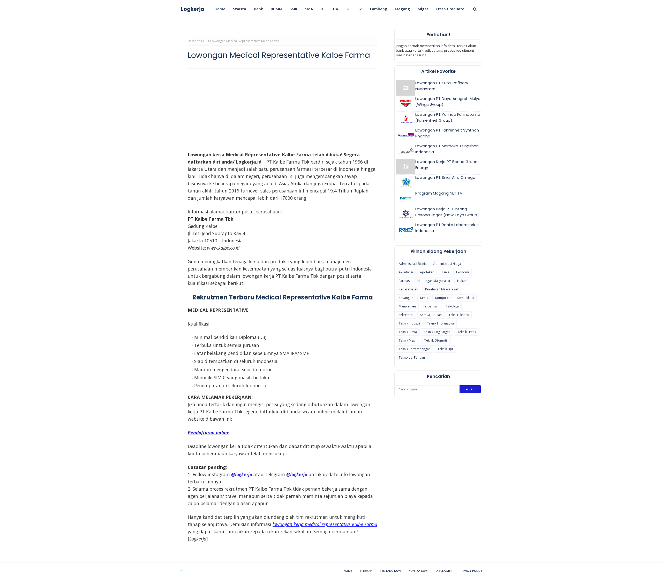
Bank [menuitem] (258, 8)
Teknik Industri (409, 323)
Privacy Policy (471, 571)
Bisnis (445, 272)
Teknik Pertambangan (415, 349)
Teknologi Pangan (412, 357)
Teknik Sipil (446, 349)
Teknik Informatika (440, 323)
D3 (205, 41)
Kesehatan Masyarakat (441, 289)
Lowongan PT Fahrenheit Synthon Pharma (447, 133)
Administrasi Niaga (447, 263)
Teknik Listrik (466, 332)
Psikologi (452, 306)
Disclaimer (444, 571)
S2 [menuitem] (359, 8)
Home (348, 571)
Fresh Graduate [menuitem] (450, 8)
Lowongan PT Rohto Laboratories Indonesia (447, 227)
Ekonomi (462, 272)
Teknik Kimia (408, 332)
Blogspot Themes (181, 570)
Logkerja (192, 9)
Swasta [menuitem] (239, 8)
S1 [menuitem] (347, 8)
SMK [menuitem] (293, 8)
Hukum (462, 281)
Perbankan (431, 306)
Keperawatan (408, 289)
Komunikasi (465, 298)
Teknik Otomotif (436, 340)
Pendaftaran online (208, 432)
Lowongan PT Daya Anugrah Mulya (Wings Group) (447, 101)
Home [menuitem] (220, 8)
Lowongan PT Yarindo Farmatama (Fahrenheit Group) (447, 117)
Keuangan (406, 298)
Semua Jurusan (431, 315)
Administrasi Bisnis (412, 263)
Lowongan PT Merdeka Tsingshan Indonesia (447, 149)
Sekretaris (406, 315)
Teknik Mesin (408, 340)
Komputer (442, 298)
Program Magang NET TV (438, 193)
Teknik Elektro (459, 315)
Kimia (424, 298)
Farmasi (404, 281)
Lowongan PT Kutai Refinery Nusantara (441, 85)
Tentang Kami (390, 571)
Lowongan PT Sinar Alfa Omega (445, 177)
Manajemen (407, 306)
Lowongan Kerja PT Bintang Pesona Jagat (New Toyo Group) (447, 212)
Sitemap (366, 571)
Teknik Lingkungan (437, 332)
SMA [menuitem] (309, 8)
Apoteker (427, 272)
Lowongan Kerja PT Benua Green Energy (446, 164)
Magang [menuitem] (402, 8)
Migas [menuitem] (423, 8)
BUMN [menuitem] (276, 8)
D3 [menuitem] (323, 8)
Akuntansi (406, 272)
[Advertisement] (282, 110)
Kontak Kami (418, 571)
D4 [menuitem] (335, 8)
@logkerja (296, 474)
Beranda (194, 41)
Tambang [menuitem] (378, 8)
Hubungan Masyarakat (433, 281)
